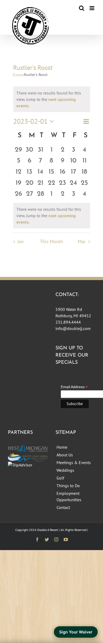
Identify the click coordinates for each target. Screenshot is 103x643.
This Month (51, 241)
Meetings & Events (74, 462)
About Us (65, 454)
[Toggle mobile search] (81, 8)
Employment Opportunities (69, 496)
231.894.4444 (68, 322)
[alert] (51, 215)
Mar (82, 241)
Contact (63, 507)
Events (18, 74)
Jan (20, 241)
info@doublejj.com (73, 328)
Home (62, 447)
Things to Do (68, 485)
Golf (60, 478)
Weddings (65, 470)
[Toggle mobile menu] (92, 8)
